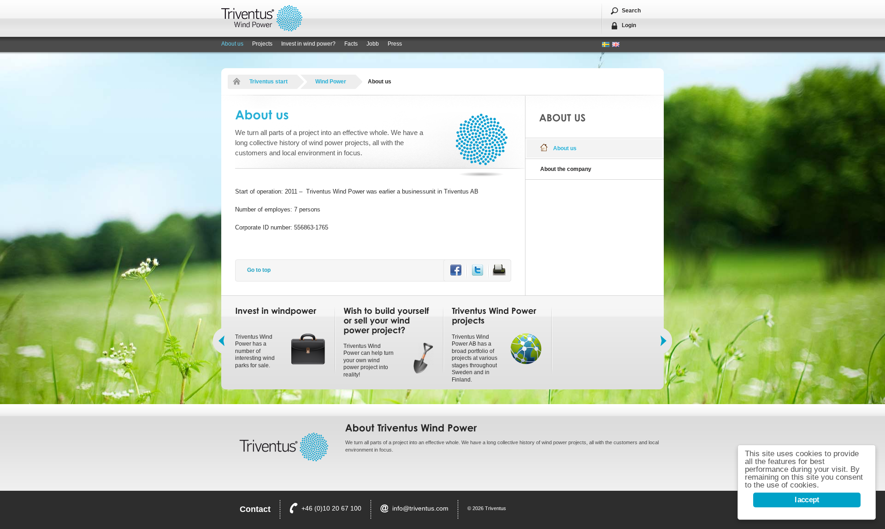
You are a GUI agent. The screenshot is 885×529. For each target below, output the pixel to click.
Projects (262, 44)
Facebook (455, 270)
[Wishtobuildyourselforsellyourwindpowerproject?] (387, 320)
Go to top (259, 270)
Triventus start (268, 81)
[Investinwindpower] (275, 311)
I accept (807, 500)
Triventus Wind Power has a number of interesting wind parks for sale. (255, 351)
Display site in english (616, 44)
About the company (565, 169)
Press (395, 44)
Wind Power (330, 81)
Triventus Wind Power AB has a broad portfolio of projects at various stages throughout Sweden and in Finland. (474, 358)
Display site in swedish (605, 44)
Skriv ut (499, 270)
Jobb (372, 44)
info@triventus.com (420, 508)
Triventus (261, 18)
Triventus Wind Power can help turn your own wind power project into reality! (368, 360)
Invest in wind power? (308, 44)
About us (232, 44)
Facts (351, 44)
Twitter (477, 270)
